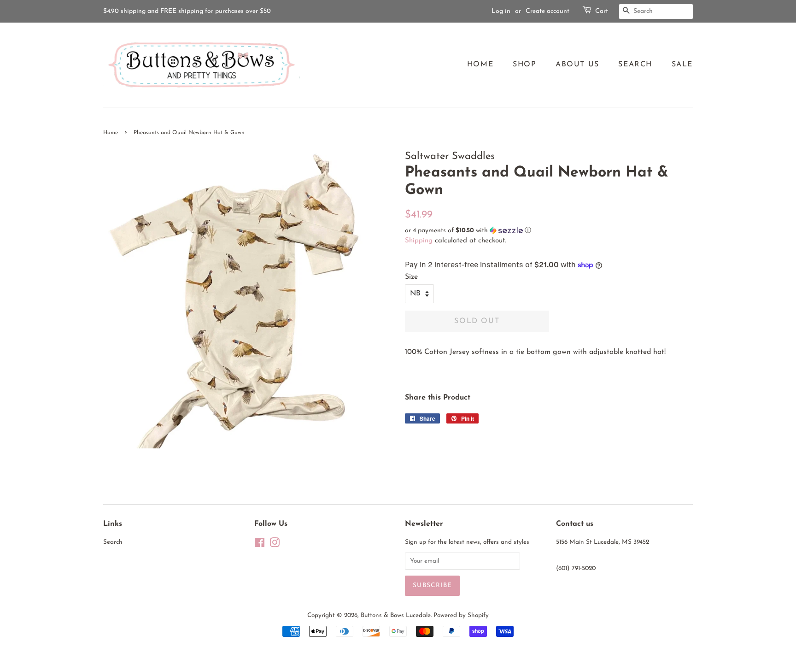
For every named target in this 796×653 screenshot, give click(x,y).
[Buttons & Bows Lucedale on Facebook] (259, 545)
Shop (524, 64)
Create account (547, 11)
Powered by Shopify (461, 615)
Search (635, 64)
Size (411, 277)
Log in (501, 11)
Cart (601, 11)
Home (480, 64)
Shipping (419, 240)
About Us (577, 64)
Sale (682, 64)
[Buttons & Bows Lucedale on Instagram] (274, 545)
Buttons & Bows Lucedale (396, 615)
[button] (549, 230)
